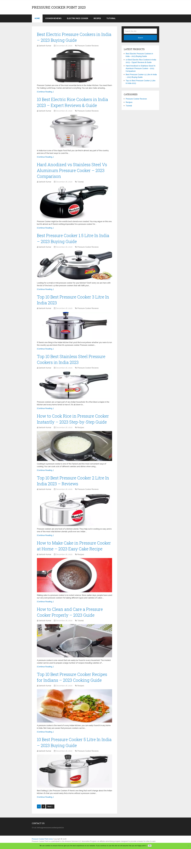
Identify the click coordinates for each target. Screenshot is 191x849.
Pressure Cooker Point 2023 (59, 7)
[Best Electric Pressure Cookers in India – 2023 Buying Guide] (74, 65)
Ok (150, 845)
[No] (188, 846)
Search (140, 38)
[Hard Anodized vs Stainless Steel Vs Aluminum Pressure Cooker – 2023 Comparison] (74, 202)
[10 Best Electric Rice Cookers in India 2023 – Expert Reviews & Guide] (74, 131)
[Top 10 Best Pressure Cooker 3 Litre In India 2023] (74, 325)
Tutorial (111, 18)
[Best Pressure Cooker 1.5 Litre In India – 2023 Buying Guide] (74, 265)
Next (49, 806)
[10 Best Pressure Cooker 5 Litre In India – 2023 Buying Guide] (74, 771)
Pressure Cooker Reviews (88, 46)
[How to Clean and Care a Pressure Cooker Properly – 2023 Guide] (74, 640)
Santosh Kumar (45, 46)
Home (37, 18)
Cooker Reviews (53, 18)
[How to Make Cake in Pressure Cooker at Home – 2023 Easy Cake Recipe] (74, 575)
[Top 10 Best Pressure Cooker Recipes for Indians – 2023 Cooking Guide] (74, 706)
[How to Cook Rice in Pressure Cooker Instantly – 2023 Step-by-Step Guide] (74, 446)
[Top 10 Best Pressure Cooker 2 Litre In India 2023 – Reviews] (74, 509)
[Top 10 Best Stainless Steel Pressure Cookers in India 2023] (74, 385)
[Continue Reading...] (45, 92)
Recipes (97, 18)
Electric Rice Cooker (77, 18)
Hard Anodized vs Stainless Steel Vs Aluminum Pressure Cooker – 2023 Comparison (72, 170)
